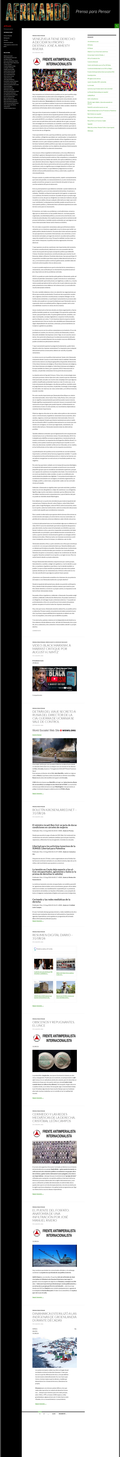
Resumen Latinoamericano (95, 117)
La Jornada (91, 85)
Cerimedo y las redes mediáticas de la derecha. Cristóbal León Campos (53, 1117)
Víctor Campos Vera (8, 104)
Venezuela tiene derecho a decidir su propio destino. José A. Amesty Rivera (53, 44)
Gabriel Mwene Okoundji (9, 71)
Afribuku (90, 45)
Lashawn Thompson (13, 81)
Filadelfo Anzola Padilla (9, 69)
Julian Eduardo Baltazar (9, 79)
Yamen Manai (7, 106)
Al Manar (90, 48)
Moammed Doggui (8, 86)
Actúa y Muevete (8, 35)
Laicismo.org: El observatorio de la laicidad (100, 88)
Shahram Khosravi (13, 101)
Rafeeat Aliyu (12, 96)
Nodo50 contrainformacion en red (98, 107)
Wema (14, 104)
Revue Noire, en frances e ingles (97, 120)
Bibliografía (6, 38)
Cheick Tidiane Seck (14, 62)
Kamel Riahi (6, 81)
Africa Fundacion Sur (94, 58)
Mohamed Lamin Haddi (9, 89)
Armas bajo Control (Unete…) (96, 55)
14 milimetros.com (93, 41)
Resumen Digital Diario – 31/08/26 (52, 936)
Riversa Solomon (13, 99)
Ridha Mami (6, 99)
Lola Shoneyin (7, 82)
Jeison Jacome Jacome (9, 76)
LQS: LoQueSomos (93, 99)
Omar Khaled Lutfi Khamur (10, 93)
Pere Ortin (6, 96)
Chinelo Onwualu (8, 64)
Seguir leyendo (38, 793)
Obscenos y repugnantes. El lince (53, 1023)
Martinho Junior (15, 84)
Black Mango (7, 62)
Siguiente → (63, 1414)
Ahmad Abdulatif (7, 57)
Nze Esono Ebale (15, 91)
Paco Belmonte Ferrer (9, 94)
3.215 (53, 1414)
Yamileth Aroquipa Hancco (10, 108)
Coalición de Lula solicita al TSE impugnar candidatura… (43, 972)
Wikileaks (90, 131)
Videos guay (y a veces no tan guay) (56, 642)
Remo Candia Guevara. (9, 98)
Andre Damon (37, 735)
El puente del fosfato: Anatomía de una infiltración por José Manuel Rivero (50, 1215)
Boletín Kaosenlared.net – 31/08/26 (54, 811)
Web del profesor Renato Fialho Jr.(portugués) (101, 127)
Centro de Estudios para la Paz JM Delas (99, 65)
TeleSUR (90, 124)
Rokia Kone (6, 101)
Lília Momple (13, 82)
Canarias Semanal (93, 62)
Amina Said (14, 57)
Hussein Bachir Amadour (9, 72)
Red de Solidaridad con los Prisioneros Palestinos (102, 110)
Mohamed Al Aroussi (8, 88)
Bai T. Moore (15, 61)
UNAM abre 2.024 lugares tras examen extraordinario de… (43, 996)
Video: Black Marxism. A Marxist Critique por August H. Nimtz (51, 648)
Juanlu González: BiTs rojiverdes (97, 82)
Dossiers (6, 40)
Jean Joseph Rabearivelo (9, 74)
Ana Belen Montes (8, 59)
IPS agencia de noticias (94, 78)
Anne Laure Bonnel (8, 61)
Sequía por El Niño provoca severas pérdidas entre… (65, 996)
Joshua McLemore (8, 77)
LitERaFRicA (91, 95)
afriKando (7, 26)
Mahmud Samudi (7, 84)
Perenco (16, 94)
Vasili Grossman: (15, 103)
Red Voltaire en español (94, 114)
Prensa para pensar (38, 35)
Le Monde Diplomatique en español (98, 92)
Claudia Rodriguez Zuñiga (9, 66)
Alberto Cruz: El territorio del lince (98, 51)
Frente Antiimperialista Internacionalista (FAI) (101, 72)
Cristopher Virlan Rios (9, 67)
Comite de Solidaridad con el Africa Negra (100, 68)
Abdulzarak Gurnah (8, 56)
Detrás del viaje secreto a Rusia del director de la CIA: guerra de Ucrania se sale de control (54, 717)
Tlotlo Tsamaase (7, 103)
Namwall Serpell (7, 91)
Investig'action (92, 75)
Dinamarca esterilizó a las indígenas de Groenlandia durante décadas (54, 1317)
